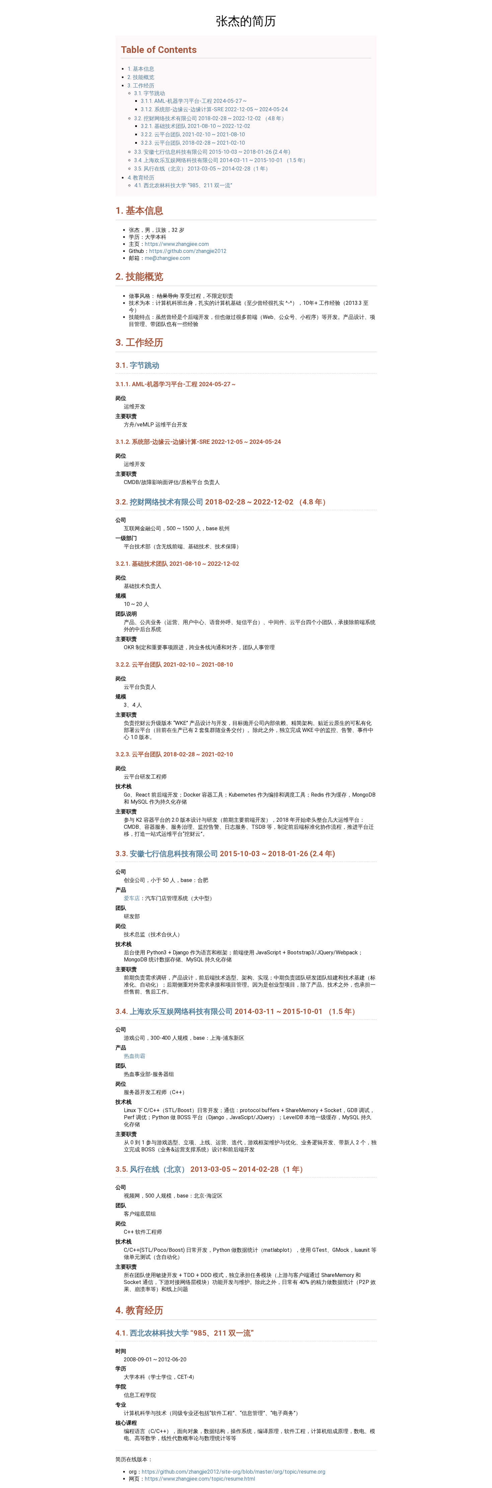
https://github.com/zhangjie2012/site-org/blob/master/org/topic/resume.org (233, 1472)
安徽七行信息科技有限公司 (174, 854)
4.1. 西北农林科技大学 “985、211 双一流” (183, 185)
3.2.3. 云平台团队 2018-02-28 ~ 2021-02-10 (193, 143)
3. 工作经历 (141, 85)
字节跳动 (144, 365)
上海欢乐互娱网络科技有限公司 (181, 1011)
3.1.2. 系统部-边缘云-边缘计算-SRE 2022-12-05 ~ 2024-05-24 (214, 109)
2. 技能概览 (141, 77)
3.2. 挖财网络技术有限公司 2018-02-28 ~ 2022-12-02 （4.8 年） (210, 118)
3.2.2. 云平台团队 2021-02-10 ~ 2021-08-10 (193, 134)
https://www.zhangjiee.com (177, 244)
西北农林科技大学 (159, 1333)
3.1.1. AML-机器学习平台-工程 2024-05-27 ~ (194, 101)
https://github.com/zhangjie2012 (188, 251)
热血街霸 (134, 1056)
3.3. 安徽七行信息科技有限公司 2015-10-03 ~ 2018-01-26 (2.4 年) (212, 152)
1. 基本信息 (141, 69)
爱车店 (132, 898)
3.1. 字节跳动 (149, 93)
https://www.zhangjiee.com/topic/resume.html (200, 1479)
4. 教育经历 (141, 178)
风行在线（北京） (159, 1169)
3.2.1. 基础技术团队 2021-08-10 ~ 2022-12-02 (195, 126)
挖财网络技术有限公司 (166, 502)
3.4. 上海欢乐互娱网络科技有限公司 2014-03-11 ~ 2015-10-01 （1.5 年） (221, 160)
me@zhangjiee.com (167, 258)
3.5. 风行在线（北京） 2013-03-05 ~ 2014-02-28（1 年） (202, 168)
